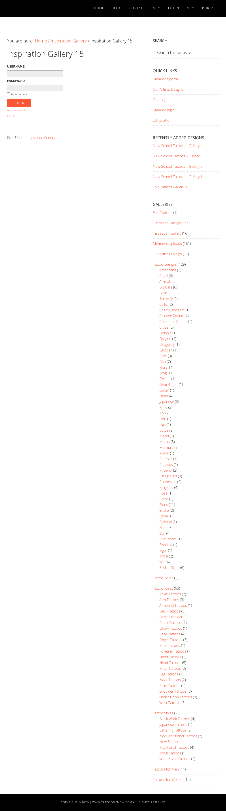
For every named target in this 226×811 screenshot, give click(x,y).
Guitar (164, 390)
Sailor (163, 499)
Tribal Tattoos (170, 753)
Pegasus (166, 464)
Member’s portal (166, 79)
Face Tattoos (169, 634)
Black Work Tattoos (174, 718)
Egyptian (165, 350)
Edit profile (161, 120)
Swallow (165, 544)
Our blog (159, 99)
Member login (163, 110)
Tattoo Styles (163, 713)
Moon (164, 453)
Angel (163, 275)
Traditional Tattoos (174, 747)
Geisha (164, 378)
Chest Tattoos (170, 622)
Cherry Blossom (172, 310)
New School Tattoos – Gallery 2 (177, 166)
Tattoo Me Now (29, 8)
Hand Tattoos (170, 657)
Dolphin (165, 333)
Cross (164, 327)
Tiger (163, 550)
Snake (164, 510)
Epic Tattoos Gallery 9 (170, 187)
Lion (162, 418)
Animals (165, 281)
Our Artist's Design (167, 254)
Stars (163, 527)
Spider (164, 516)
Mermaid (166, 447)
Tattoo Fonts (163, 578)
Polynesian (167, 481)
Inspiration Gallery (40, 137)
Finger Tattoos (170, 639)
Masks (164, 441)
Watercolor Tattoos (174, 758)
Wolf (162, 561)
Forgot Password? (16, 110)
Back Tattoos (169, 611)
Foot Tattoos (169, 645)
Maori (164, 436)
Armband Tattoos (173, 605)
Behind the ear (171, 616)
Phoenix (165, 470)
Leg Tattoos (168, 674)
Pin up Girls (168, 476)
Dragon (165, 338)
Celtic (163, 304)
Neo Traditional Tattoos (178, 736)
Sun (162, 533)
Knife (163, 407)
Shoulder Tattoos (173, 691)
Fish (162, 361)
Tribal (163, 556)
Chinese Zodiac (171, 315)
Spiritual (165, 521)
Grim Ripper (168, 384)
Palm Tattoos (169, 685)
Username (15, 66)
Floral (163, 367)
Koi (161, 413)
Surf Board (168, 539)
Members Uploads (167, 243)
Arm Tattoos (169, 599)
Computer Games (173, 321)
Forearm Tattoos (172, 651)
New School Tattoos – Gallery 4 (177, 145)
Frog (163, 373)
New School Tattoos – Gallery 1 (177, 176)
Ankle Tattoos (170, 594)
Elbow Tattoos (170, 628)
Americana (167, 270)
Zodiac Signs (169, 567)
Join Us (11, 116)
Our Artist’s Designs (168, 89)
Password (16, 81)
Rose (163, 493)
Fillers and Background (170, 223)
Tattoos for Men (166, 769)
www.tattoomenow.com (112, 802)
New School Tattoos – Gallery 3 (177, 156)
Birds (163, 293)
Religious (166, 487)
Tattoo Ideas (163, 588)
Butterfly (166, 298)
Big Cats (165, 287)
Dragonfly (167, 344)
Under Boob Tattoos (175, 697)
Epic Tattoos (162, 212)
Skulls (163, 504)
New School (169, 741)
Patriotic (165, 458)
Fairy (163, 355)
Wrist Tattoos (170, 702)
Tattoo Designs (165, 264)
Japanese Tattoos (173, 724)
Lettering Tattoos (172, 730)
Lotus (163, 430)
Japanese (166, 401)
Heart (163, 396)
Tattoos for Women (168, 779)
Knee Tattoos (170, 668)
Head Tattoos (170, 662)
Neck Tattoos (170, 679)
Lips (162, 424)
